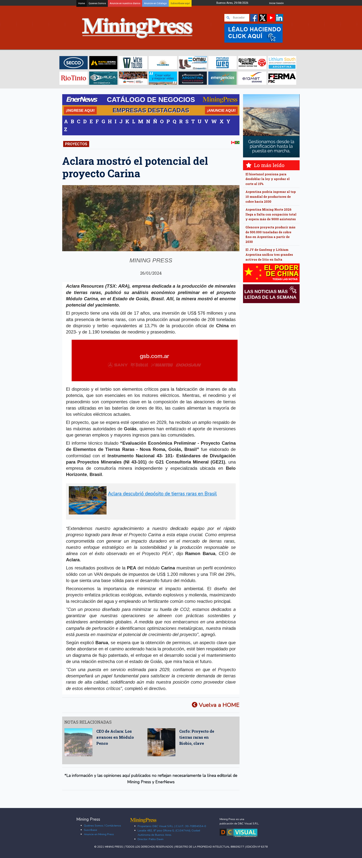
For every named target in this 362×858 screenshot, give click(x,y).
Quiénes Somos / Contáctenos (102, 825)
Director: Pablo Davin (150, 839)
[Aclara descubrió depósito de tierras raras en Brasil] (149, 513)
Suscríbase (90, 830)
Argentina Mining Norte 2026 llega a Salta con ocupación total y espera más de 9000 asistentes (270, 214)
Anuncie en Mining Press (99, 834)
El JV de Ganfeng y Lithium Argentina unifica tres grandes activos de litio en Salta (269, 254)
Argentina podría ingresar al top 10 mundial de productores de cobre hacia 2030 (270, 196)
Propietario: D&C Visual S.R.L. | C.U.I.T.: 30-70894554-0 (172, 826)
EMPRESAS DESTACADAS (151, 110)
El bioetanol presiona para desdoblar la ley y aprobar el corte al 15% (267, 179)
